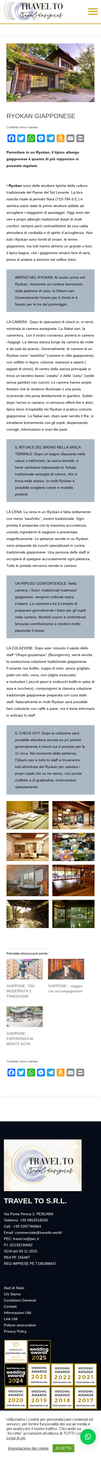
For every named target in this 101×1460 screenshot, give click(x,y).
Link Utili (11, 1319)
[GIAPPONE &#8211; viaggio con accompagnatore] (66, 969)
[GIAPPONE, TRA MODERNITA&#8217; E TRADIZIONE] (24, 969)
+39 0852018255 (34, 1220)
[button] (91, 11)
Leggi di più (15, 1438)
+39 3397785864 (27, 1226)
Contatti (10, 1306)
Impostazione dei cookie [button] (28, 1448)
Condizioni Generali (20, 1300)
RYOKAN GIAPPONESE (40, 115)
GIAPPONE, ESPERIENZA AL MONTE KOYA (20, 1038)
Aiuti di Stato (14, 1288)
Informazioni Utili (17, 1313)
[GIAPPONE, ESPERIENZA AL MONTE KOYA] (24, 1016)
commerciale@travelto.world (38, 1232)
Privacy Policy (15, 1331)
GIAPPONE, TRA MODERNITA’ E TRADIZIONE (20, 991)
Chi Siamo (12, 1294)
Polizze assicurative (20, 1325)
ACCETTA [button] (63, 1448)
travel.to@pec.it (26, 1239)
